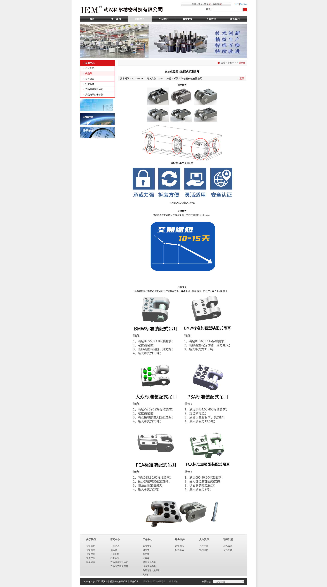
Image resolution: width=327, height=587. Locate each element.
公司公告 (89, 78)
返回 (241, 78)
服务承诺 (179, 550)
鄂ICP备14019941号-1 (154, 581)
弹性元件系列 (149, 566)
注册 (194, 4)
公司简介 (90, 546)
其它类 (146, 574)
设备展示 (90, 562)
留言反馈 (227, 550)
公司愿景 (90, 550)
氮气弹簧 (147, 546)
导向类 (146, 554)
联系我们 (235, 19)
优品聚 (88, 73)
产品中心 (163, 19)
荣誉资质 (90, 558)
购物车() (217, 4)
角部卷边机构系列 (151, 570)
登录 (200, 4)
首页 (92, 19)
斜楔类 (146, 550)
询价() (207, 4)
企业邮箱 (173, 581)
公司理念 (90, 554)
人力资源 (211, 19)
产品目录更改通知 (94, 89)
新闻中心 (139, 19)
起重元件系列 (149, 562)
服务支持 (187, 19)
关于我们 (116, 19)
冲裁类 (146, 558)
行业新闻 (89, 84)
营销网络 (179, 546)
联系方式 (227, 546)
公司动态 (89, 68)
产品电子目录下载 (94, 94)
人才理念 (203, 546)
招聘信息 (203, 550)
